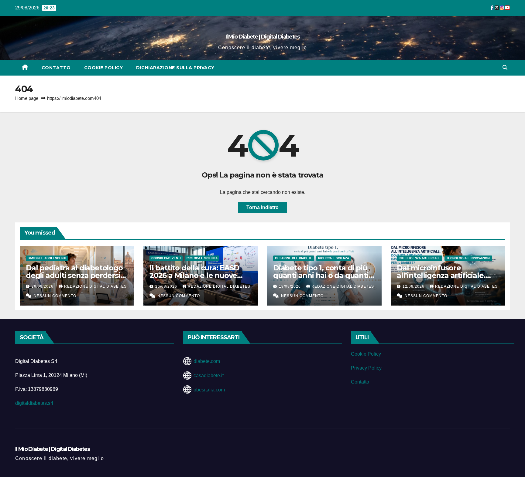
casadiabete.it (209, 375)
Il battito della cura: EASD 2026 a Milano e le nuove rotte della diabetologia (194, 275)
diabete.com (207, 361)
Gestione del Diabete (293, 258)
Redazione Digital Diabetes (95, 286)
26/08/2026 (166, 286)
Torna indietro (262, 207)
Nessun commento (55, 296)
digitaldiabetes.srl (34, 403)
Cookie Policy (103, 67)
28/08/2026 (43, 286)
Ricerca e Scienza (202, 258)
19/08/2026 (290, 286)
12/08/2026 (414, 286)
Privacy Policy (366, 367)
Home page (26, 98)
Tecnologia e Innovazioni (468, 258)
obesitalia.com (209, 389)
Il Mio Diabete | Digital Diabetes (262, 36)
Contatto (56, 67)
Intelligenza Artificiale (420, 258)
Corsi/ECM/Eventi (166, 258)
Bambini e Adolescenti (47, 258)
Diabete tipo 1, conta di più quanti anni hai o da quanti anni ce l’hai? (321, 275)
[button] (505, 67)
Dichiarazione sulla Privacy (175, 67)
